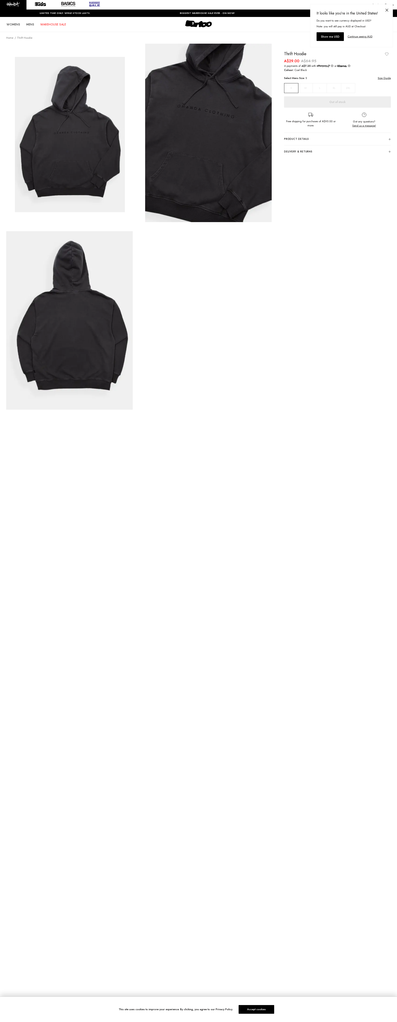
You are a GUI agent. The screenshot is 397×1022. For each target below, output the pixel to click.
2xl (348, 88)
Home (9, 38)
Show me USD (330, 37)
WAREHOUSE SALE (53, 24)
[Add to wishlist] (387, 54)
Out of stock (337, 102)
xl (334, 88)
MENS (30, 24)
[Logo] (198, 27)
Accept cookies (256, 1009)
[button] (13, 5)
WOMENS (13, 24)
